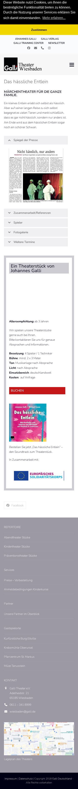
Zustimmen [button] (39, 29)
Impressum (11, 778)
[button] (71, 64)
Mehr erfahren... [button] (54, 18)
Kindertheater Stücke (17, 547)
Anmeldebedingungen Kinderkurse (26, 589)
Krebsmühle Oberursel (18, 648)
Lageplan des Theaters (18, 759)
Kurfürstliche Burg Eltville (20, 639)
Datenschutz (25, 778)
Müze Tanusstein (14, 666)
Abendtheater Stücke (17, 537)
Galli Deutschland (62, 778)
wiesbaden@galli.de (22, 712)
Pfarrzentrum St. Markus (19, 657)
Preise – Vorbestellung (18, 580)
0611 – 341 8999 (20, 705)
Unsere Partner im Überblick (22, 614)
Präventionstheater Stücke (20, 556)
